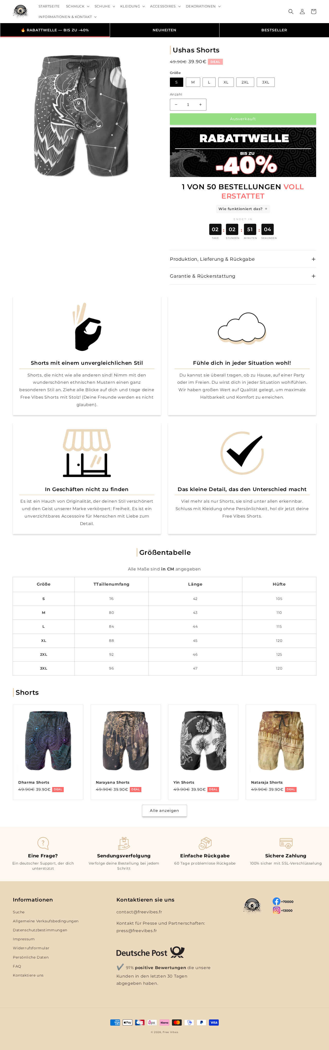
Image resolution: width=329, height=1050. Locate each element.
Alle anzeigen (164, 810)
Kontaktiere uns (28, 975)
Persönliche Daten (31, 957)
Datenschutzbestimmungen (40, 930)
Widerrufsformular (31, 948)
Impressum (24, 939)
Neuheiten (164, 30)
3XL (265, 82)
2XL (245, 82)
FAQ (17, 966)
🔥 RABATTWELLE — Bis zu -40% (55, 30)
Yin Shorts (183, 782)
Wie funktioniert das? (240, 209)
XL (226, 82)
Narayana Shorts (113, 782)
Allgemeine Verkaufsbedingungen (46, 921)
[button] (77, 6)
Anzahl (176, 94)
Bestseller (274, 30)
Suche (19, 912)
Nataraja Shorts (267, 782)
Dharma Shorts (33, 782)
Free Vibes (170, 1032)
